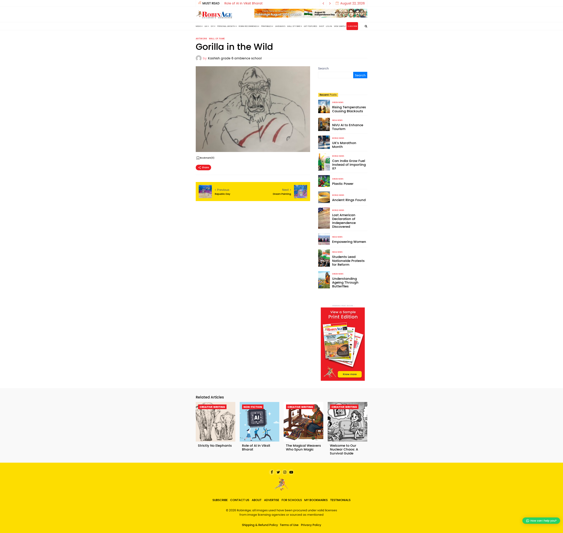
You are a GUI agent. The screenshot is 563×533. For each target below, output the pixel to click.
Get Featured (310, 26)
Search (323, 68)
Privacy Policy (311, 525)
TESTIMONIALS (340, 500)
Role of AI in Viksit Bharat (224, 3)
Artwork (201, 38)
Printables (266, 26)
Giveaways (280, 26)
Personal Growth (226, 26)
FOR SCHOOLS (292, 500)
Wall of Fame (293, 26)
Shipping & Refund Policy (260, 525)
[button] (323, 3)
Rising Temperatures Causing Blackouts (349, 109)
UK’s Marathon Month (344, 145)
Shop (321, 26)
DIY (212, 26)
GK (206, 26)
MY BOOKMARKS (316, 500)
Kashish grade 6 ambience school (235, 58)
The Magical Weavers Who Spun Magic (303, 447)
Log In (329, 26)
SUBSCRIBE (352, 26)
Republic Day (222, 194)
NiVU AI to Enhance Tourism (347, 127)
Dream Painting (282, 194)
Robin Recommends (248, 26)
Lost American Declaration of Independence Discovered (344, 221)
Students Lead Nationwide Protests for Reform (348, 261)
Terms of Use (289, 525)
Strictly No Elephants (215, 445)
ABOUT (257, 500)
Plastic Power (342, 183)
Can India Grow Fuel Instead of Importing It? (349, 165)
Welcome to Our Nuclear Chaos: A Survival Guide (344, 449)
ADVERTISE (271, 500)
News (198, 26)
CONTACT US (239, 500)
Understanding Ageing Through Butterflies (345, 282)
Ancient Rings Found (349, 200)
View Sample (340, 26)
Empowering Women (349, 241)
